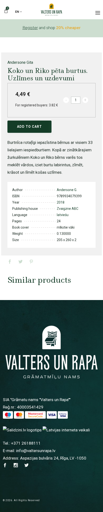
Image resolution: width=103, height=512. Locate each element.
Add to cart (29, 126)
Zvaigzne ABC (67, 209)
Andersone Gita (20, 62)
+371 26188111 (26, 443)
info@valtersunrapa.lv (35, 450)
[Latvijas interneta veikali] (66, 429)
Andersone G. (67, 190)
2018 (60, 202)
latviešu (63, 215)
